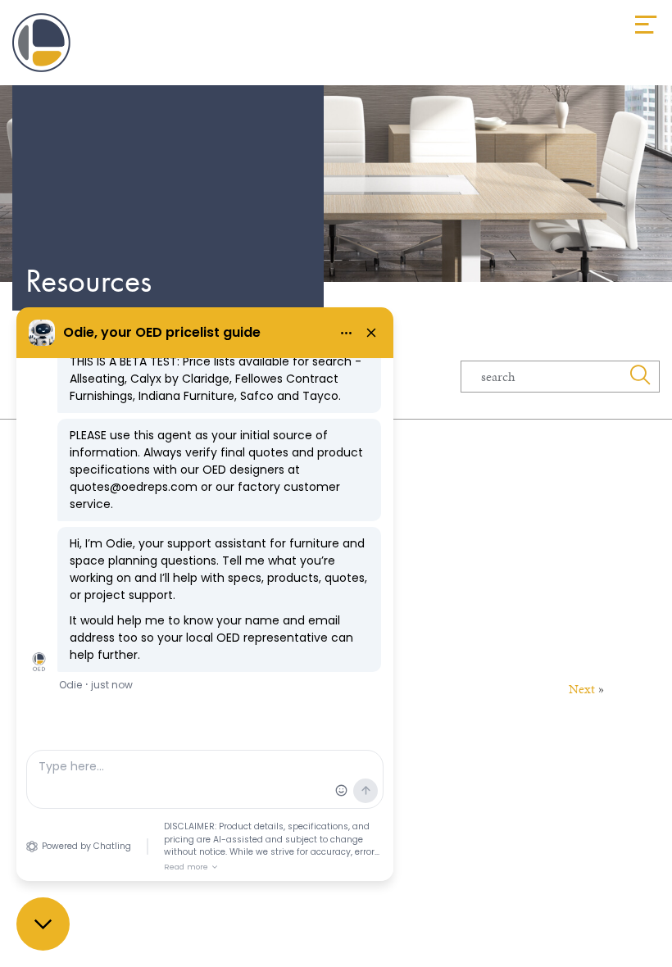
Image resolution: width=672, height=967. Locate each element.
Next (582, 688)
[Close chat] (43, 924)
